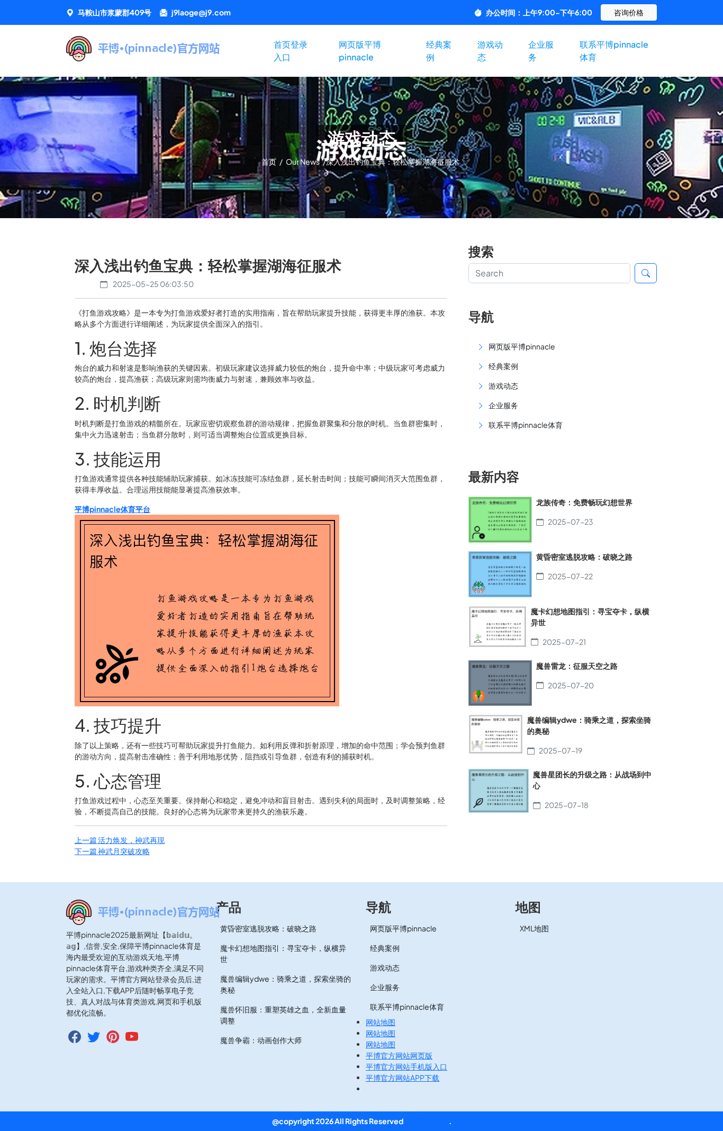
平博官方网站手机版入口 (406, 1066)
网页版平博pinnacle (360, 50)
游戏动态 (490, 50)
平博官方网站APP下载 (402, 1077)
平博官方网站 (426, 1121)
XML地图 (534, 928)
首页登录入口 (291, 50)
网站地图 (380, 1022)
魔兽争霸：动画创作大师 (261, 1040)
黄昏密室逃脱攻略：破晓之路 (268, 928)
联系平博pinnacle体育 (614, 50)
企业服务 (541, 50)
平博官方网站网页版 (399, 1055)
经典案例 (438, 50)
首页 (269, 161)
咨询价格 (629, 12)
